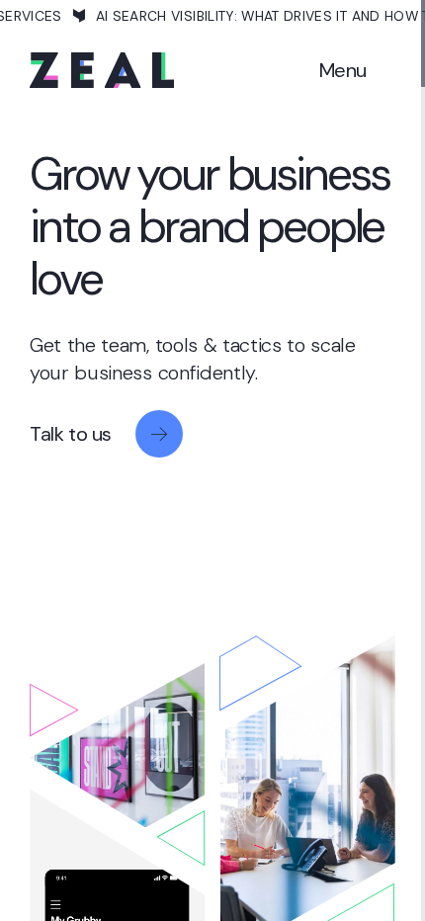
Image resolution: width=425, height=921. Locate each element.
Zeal (102, 70)
